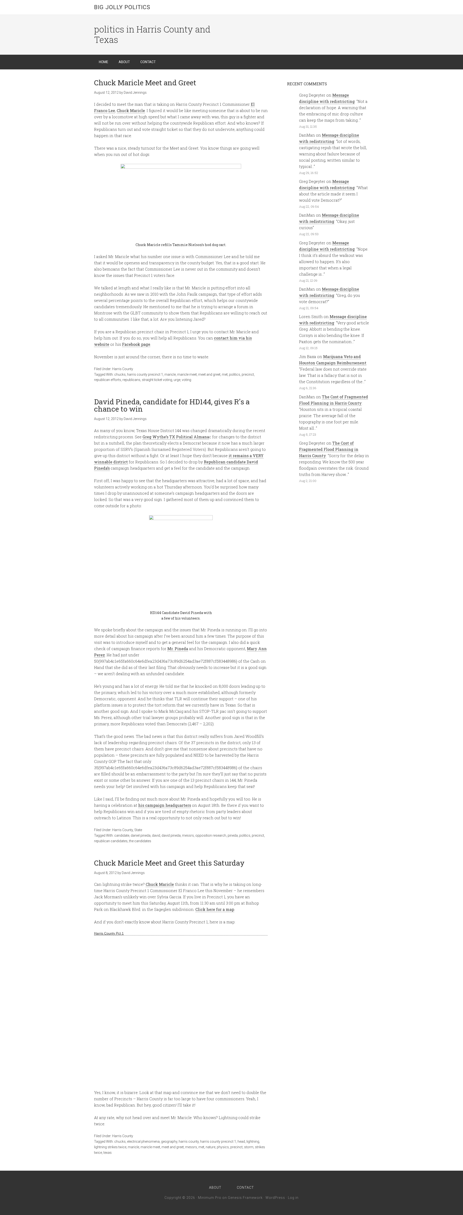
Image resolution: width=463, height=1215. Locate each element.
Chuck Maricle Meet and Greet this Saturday (169, 863)
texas (107, 1153)
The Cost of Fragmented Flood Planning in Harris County (328, 449)
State (138, 830)
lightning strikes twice (110, 1147)
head (241, 1141)
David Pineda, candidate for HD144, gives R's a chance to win (172, 405)
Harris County (122, 369)
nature (210, 1147)
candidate (121, 835)
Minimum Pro (209, 1198)
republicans (131, 380)
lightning (252, 1141)
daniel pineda (140, 835)
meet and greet (209, 374)
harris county (189, 1141)
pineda (233, 835)
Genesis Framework (245, 1198)
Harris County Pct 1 (109, 933)
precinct (248, 374)
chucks (120, 374)
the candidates (140, 841)
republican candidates (111, 841)
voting (186, 380)
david (156, 835)
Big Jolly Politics (122, 7)
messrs (188, 835)
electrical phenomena (143, 1141)
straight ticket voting (157, 380)
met (225, 374)
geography (169, 1141)
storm (248, 1147)
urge (177, 380)
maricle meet (187, 374)
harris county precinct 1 (145, 374)
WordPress (275, 1198)
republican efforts (107, 380)
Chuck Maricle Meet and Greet (145, 82)
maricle (170, 374)
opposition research (210, 835)
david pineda (171, 835)
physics (223, 1147)
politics (234, 374)
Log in (293, 1198)
